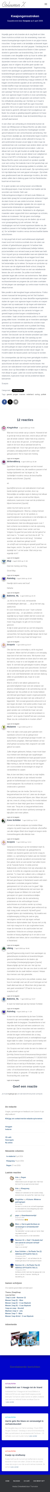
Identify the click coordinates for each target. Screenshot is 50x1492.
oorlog (37, 394)
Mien (17, 1224)
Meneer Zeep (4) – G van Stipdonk (18, 1305)
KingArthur (19, 1199)
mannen (22, 394)
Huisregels (9, 1140)
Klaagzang (10, 1161)
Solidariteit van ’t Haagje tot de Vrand (23, 1387)
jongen (15, 394)
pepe (17, 1215)
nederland (30, 394)
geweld (9, 394)
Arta (16, 1177)
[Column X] (15, 4)
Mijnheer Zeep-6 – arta (14, 1311)
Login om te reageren (13, 458)
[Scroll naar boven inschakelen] (45, 1487)
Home (7, 1481)
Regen (8, 1165)
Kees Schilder (20, 1251)
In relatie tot (10, 1156)
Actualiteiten (18, 390)
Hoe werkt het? (39, 1481)
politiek (43, 394)
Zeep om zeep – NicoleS (14, 1308)
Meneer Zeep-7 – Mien (13, 1313)
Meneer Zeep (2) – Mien (14, 1300)
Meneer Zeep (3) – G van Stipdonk (18, 1303)
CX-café (8, 1137)
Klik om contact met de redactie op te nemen (23, 1119)
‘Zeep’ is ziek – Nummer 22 (15, 1298)
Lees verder (10, 1402)
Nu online (8, 1143)
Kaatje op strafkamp (15, 1455)
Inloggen (8, 1127)
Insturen (8, 1129)
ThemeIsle (34, 1486)
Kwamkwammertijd (29, 1215)
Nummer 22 (19, 1240)
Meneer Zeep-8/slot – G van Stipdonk (19, 1316)
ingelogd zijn (12, 1094)
